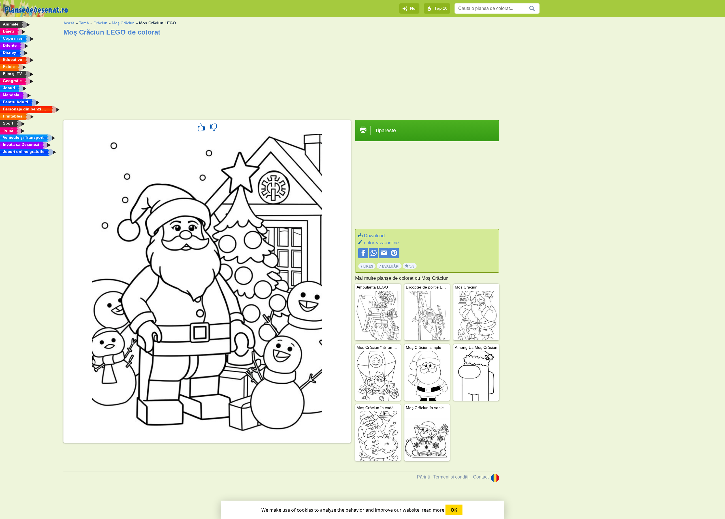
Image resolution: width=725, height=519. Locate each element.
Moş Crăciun (123, 23)
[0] (213, 128)
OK (454, 510)
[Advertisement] (233, 76)
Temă (84, 23)
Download (374, 235)
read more (433, 510)
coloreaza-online (381, 242)
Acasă (68, 23)
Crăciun (100, 23)
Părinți (423, 477)
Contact (481, 477)
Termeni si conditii (451, 477)
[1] (201, 128)
